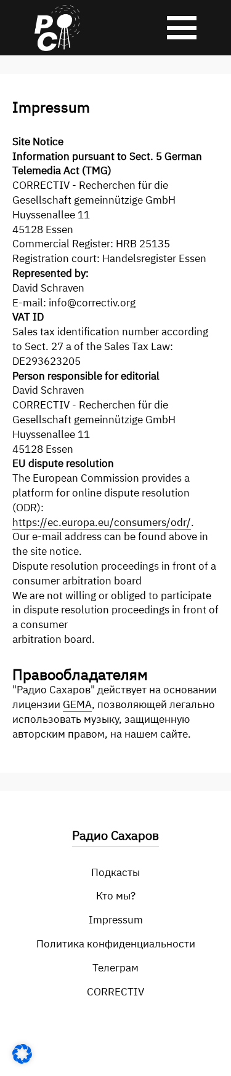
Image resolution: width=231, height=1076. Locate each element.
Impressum (116, 920)
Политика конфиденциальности (115, 943)
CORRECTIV (115, 991)
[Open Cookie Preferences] (22, 1060)
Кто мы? (116, 896)
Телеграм (115, 967)
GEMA (77, 704)
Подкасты (115, 872)
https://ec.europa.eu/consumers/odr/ (101, 522)
